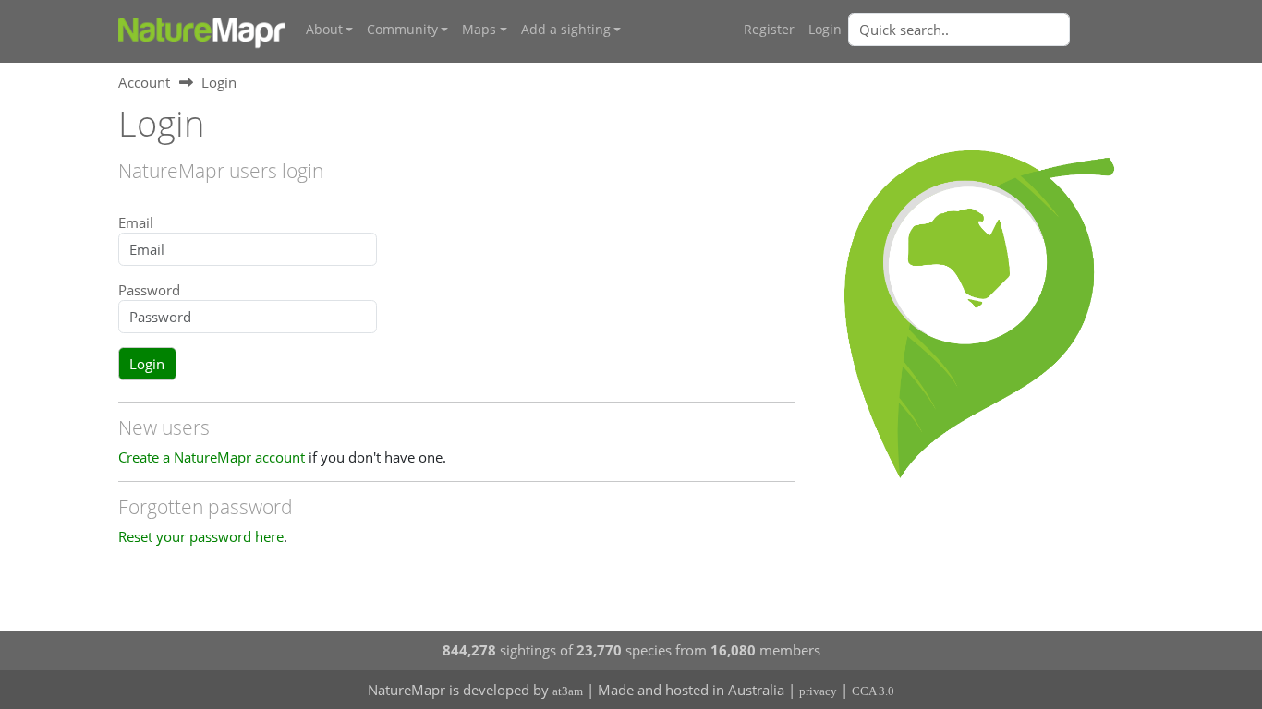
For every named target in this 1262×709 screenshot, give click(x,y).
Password (149, 290)
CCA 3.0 (873, 691)
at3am (567, 691)
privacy (818, 691)
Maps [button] (479, 29)
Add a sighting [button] (566, 29)
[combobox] (996, 29)
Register (769, 29)
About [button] (324, 29)
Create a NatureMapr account (211, 457)
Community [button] (402, 29)
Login (825, 29)
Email (135, 222)
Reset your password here (201, 536)
